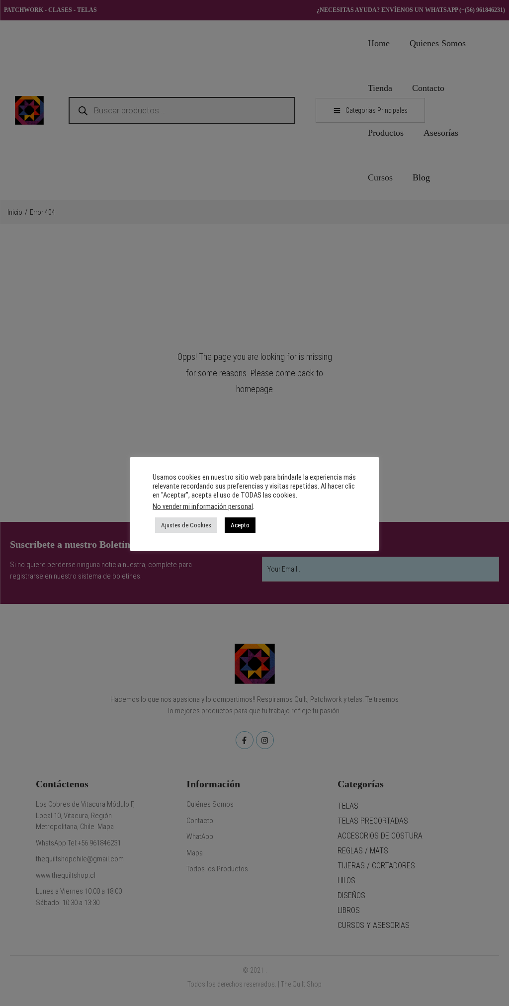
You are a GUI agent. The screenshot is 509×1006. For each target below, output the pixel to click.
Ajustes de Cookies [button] (186, 525)
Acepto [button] (240, 525)
